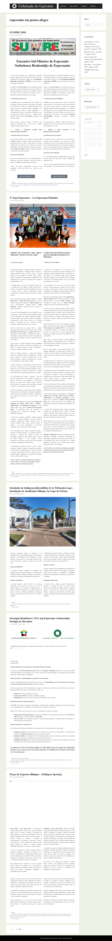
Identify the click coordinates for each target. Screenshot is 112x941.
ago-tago (13, 473)
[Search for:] (93, 25)
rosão (44, 475)
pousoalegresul (34, 475)
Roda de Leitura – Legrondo (93, 52)
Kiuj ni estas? (74, 6)
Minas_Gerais (20, 185)
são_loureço (31, 185)
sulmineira (57, 475)
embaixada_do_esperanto (31, 473)
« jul (85, 155)
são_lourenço (38, 185)
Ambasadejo (14, 183)
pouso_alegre (22, 475)
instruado (71, 183)
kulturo (69, 914)
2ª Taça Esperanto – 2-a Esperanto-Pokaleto (34, 198)
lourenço (14, 185)
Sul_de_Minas (58, 604)
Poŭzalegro (40, 475)
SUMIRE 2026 (18, 32)
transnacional (67, 475)
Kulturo (13, 758)
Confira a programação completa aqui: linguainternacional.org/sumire (26, 130)
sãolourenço (43, 185)
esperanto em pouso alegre (63, 183)
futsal (73, 473)
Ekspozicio (23, 473)
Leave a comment (15, 186)
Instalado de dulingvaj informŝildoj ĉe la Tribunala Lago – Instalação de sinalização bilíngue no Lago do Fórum (42, 489)
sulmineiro (62, 475)
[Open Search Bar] (99, 6)
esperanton (40, 604)
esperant (39, 914)
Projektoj (84, 6)
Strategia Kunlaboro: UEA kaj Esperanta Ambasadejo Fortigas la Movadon (40, 619)
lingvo (11, 185)
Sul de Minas (49, 185)
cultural (24, 183)
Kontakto (92, 6)
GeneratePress (68, 938)
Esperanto (63, 6)
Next (20, 929)
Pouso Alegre (46, 604)
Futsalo (11, 475)
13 (17, 929)
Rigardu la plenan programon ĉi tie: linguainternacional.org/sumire (59, 130)
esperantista (50, 183)
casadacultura (20, 183)
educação (32, 183)
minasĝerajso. (26, 185)
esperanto (55, 183)
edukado (36, 183)
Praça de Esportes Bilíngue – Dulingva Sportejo (36, 774)
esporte (69, 473)
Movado (13, 181)
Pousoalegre (28, 475)
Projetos (13, 602)
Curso (28, 183)
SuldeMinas (55, 185)
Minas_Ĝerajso (19, 915)
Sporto (12, 472)
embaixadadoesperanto (42, 183)
